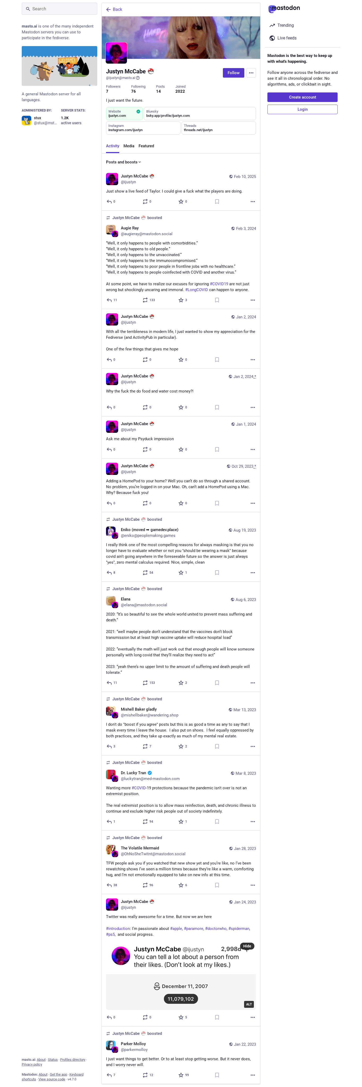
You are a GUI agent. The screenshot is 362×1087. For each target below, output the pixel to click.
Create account (302, 97)
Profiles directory (72, 1060)
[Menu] (251, 73)
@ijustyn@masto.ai (120, 78)
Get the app (58, 1074)
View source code (51, 1079)
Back (117, 9)
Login (303, 109)
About (41, 1060)
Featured (146, 146)
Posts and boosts (122, 162)
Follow (234, 72)
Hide (247, 946)
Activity (112, 146)
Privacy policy (32, 1064)
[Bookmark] (217, 201)
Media (128, 146)
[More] (253, 201)
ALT (249, 1004)
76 (133, 91)
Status (53, 1060)
